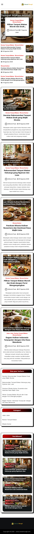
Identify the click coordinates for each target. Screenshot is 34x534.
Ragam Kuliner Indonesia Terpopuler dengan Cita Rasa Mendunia (17, 340)
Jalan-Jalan (10, 333)
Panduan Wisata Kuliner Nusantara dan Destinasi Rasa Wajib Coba (12, 68)
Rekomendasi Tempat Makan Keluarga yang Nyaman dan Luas (12, 58)
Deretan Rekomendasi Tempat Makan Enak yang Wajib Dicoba (11, 48)
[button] (30, 26)
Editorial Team (14, 30)
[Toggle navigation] (2, 4)
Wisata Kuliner (17, 22)
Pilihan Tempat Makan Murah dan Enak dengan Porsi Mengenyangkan (17, 27)
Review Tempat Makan (17, 20)
